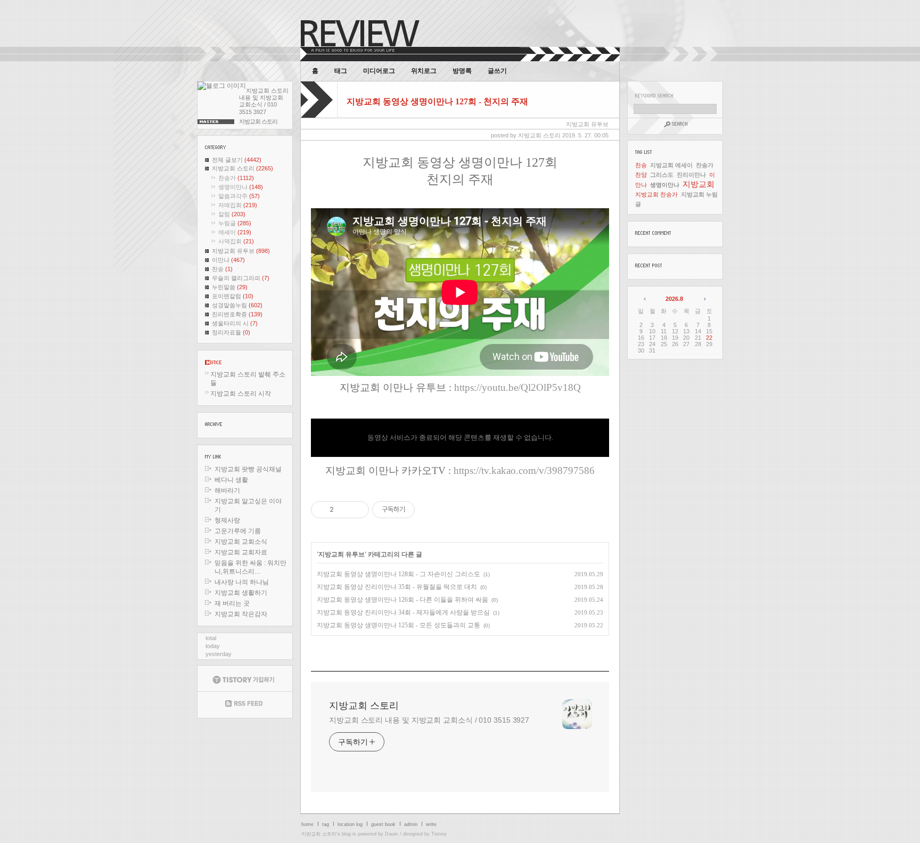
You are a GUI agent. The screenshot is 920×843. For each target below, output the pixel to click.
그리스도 (661, 174)
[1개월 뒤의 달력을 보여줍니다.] (704, 299)
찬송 (222, 269)
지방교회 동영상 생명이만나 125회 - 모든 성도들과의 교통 (398, 625)
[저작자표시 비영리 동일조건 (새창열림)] (429, 509)
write (431, 824)
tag (325, 824)
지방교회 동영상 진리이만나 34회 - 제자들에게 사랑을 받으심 (403, 612)
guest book (383, 824)
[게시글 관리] (357, 510)
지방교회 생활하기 (241, 592)
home (307, 824)
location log (350, 824)
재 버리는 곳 (232, 603)
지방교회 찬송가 (656, 194)
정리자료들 (231, 332)
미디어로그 (379, 71)
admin (410, 824)
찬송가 (236, 178)
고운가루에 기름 (238, 531)
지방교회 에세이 (671, 165)
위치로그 (424, 71)
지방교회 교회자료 (241, 552)
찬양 (641, 174)
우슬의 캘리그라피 (240, 278)
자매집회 (237, 205)
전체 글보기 (236, 160)
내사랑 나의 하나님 (242, 582)
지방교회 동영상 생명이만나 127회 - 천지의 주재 (437, 101)
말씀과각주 (239, 196)
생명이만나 (240, 187)
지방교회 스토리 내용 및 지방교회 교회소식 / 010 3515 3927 (429, 720)
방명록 (462, 71)
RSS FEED (245, 705)
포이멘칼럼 (232, 296)
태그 (340, 71)
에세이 (234, 232)
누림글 (234, 223)
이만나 (228, 260)
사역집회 (236, 241)
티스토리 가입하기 (245, 678)
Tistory (439, 834)
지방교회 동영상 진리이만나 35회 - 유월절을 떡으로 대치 (397, 587)
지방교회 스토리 (242, 168)
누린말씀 (230, 287)
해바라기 (227, 490)
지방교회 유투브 (241, 251)
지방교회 (698, 184)
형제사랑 (227, 520)
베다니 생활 (231, 480)
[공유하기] (343, 510)
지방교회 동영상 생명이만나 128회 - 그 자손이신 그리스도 (398, 574)
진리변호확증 (237, 314)
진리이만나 (691, 174)
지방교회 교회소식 (241, 541)
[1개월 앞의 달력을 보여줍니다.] (645, 299)
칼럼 (231, 214)
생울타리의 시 (235, 323)
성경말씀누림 (237, 305)
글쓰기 (497, 71)
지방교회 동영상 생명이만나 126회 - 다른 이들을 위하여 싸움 (402, 599)
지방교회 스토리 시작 (240, 393)
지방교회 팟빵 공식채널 (248, 469)
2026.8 (674, 299)
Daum (391, 834)
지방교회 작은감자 (241, 614)
